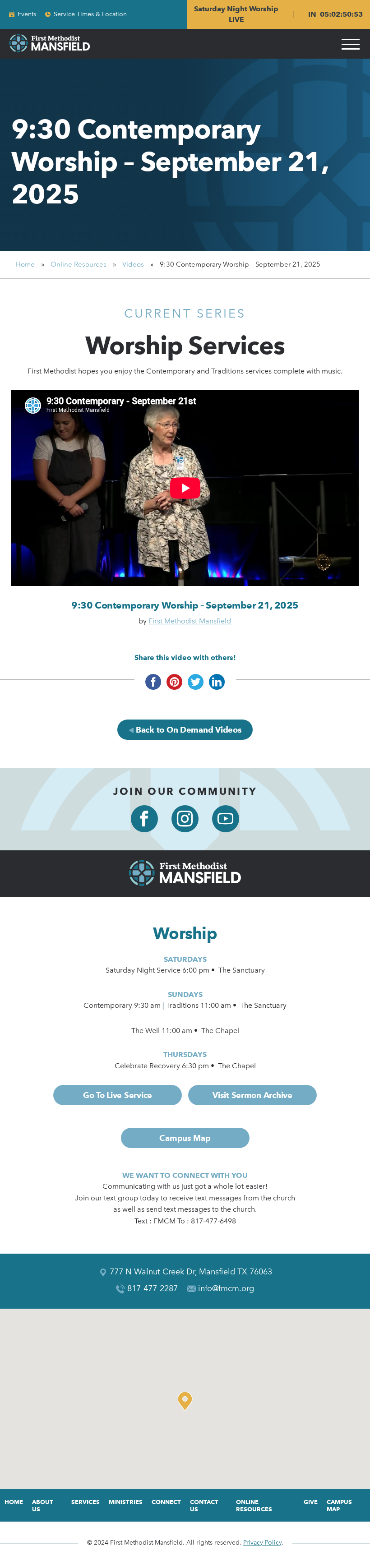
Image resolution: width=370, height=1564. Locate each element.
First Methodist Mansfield (189, 621)
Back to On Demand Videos (187, 729)
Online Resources (78, 264)
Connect (166, 1501)
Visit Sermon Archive (252, 1095)
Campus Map (184, 1138)
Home (25, 264)
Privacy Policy (262, 1542)
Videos (133, 264)
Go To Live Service (117, 1095)
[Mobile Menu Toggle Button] (350, 43)
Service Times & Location (90, 14)
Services (85, 1501)
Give (311, 1501)
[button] (187, 1401)
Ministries (126, 1501)
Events (27, 14)
